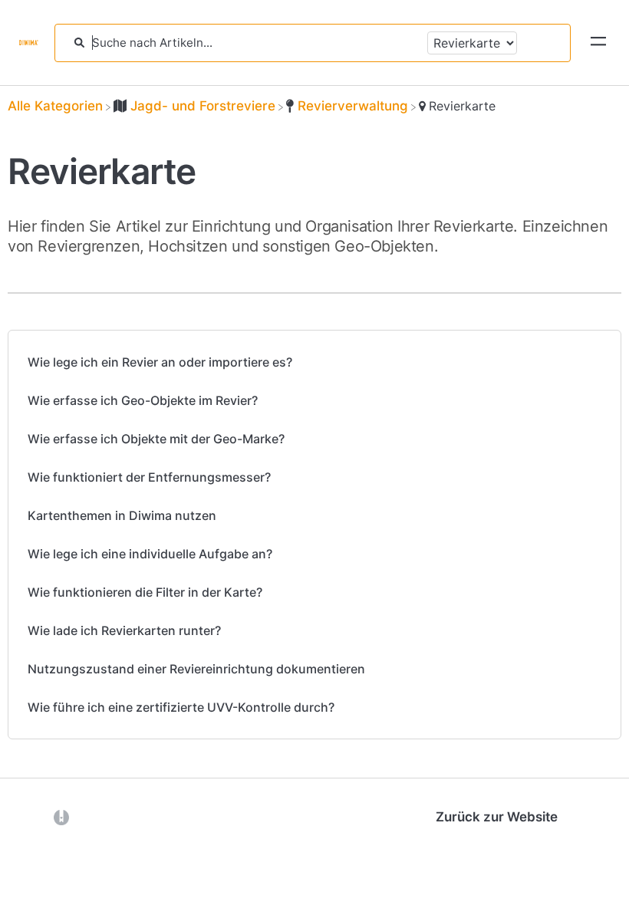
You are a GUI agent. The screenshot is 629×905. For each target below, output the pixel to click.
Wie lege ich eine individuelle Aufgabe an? (150, 553)
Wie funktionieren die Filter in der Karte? (145, 592)
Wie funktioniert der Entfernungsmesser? (149, 477)
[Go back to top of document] (38, 824)
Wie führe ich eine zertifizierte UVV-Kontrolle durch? (181, 707)
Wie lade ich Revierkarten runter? (124, 630)
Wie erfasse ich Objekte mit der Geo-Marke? (156, 438)
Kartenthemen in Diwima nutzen (122, 515)
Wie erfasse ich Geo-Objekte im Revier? (143, 400)
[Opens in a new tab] (61, 816)
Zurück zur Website (497, 816)
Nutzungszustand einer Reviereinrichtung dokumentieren (196, 668)
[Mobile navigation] (598, 43)
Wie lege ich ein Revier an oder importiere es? (160, 362)
